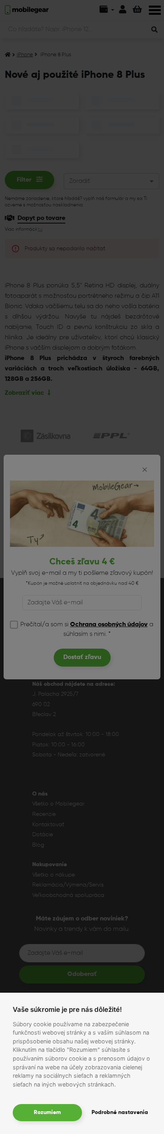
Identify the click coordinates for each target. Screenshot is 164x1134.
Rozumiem (47, 1112)
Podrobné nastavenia (120, 1112)
